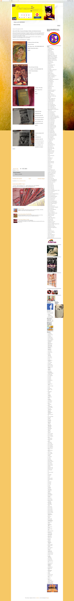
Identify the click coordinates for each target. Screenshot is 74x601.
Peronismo (49, 165)
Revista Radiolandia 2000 (52, 196)
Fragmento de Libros (51, 90)
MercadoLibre (50, 143)
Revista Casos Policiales (52, 179)
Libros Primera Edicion (51, 135)
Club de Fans (50, 67)
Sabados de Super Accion (52, 213)
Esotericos (49, 85)
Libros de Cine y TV (51, 111)
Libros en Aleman (50, 119)
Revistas (49, 204)
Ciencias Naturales (49, 355)
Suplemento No (50, 222)
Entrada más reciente (17, 178)
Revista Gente (50, 185)
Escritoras (49, 82)
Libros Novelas (50, 131)
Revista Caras (50, 178)
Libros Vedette (50, 137)
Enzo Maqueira (50, 81)
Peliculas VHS (50, 162)
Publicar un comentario (18, 174)
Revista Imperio (50, 511)
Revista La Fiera (50, 189)
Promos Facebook (49, 487)
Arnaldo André (50, 51)
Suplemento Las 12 (51, 221)
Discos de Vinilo (50, 74)
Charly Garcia (50, 62)
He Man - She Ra (50, 94)
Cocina (49, 68)
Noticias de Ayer (50, 155)
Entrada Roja (50, 80)
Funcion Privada (50, 91)
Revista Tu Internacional (52, 201)
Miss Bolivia (50, 462)
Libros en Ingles (50, 433)
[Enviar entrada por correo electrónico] (20, 168)
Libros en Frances (51, 120)
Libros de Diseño (50, 112)
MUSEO (49, 149)
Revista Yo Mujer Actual (51, 203)
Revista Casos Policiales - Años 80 (23, 219)
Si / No (49, 216)
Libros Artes (50, 103)
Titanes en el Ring (51, 232)
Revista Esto (50, 183)
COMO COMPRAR (49, 315)
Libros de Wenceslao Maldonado (53, 117)
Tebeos (49, 229)
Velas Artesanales (51, 234)
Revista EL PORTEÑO (51, 180)
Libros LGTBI (50, 129)
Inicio (30, 178)
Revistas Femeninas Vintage (49, 542)
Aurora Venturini (50, 338)
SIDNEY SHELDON (51, 217)
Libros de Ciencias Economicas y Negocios (50, 412)
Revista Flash (50, 184)
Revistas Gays (50, 208)
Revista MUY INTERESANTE (50, 520)
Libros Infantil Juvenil (51, 126)
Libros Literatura (50, 130)
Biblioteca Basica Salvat (52, 56)
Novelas (49, 159)
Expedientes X (50, 86)
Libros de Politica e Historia (49, 422)
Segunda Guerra (50, 214)
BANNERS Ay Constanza (52, 55)
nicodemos (37, 597)
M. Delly (49, 141)
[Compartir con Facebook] (25, 168)
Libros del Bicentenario (51, 118)
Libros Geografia (50, 124)
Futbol (49, 92)
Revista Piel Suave (51, 195)
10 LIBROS (49, 48)
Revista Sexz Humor (51, 197)
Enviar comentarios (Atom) (21, 180)
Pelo (48, 480)
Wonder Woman (50, 582)
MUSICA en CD (50, 150)
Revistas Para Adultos (51, 209)
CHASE (49, 63)
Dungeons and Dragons (51, 75)
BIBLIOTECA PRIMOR (50, 347)
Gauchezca (49, 93)
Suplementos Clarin (51, 226)
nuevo (49, 160)
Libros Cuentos (50, 106)
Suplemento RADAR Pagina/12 (53, 223)
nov (48, 156)
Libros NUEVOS (50, 132)
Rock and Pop (50, 210)
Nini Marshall (50, 153)
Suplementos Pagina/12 (51, 227)
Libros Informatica (49, 442)
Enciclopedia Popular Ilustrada (52, 79)
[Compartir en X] (24, 168)
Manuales (49, 142)
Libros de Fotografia (51, 114)
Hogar (49, 97)
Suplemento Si (50, 567)
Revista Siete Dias (51, 198)
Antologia (49, 50)
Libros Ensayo (50, 123)
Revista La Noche (50, 191)
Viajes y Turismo (50, 235)
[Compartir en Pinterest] (26, 168)
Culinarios (49, 72)
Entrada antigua (41, 178)
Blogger (47, 597)
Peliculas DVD (50, 161)
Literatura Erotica (50, 138)
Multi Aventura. (50, 147)
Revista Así (50, 177)
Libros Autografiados (51, 105)
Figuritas (49, 87)
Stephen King (50, 220)
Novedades (49, 474)
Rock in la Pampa (50, 211)
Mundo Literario (50, 148)
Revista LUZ (50, 192)
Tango (49, 228)
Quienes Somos (50, 316)
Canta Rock (50, 61)
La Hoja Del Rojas (51, 99)
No (48, 154)
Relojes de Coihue (49, 496)
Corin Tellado (50, 362)
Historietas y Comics (50, 392)
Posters (49, 168)
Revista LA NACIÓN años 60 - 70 (53, 190)
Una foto (49, 233)
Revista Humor (50, 186)
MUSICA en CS (50, 468)
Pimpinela (49, 166)
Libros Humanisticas (51, 125)
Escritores (49, 84)
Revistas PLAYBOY (21, 208)
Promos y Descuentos (51, 171)
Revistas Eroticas (50, 205)
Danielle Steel (50, 73)
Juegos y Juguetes (51, 98)
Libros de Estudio (50, 113)
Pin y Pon (49, 167)
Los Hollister (50, 456)
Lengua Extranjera (51, 100)
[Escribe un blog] (23, 168)
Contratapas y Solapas (51, 69)
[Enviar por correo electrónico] (22, 168)
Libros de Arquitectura (50, 409)
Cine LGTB (49, 66)
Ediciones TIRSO (49, 369)
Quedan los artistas (51, 172)
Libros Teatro (50, 136)
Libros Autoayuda (50, 104)
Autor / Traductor (50, 54)
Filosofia (49, 88)
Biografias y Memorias (51, 60)
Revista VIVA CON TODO (52, 202)
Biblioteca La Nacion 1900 (52, 57)
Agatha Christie (50, 49)
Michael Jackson (50, 144)
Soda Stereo (50, 558)
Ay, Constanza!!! (50, 313)
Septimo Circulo (50, 215)
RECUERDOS (50, 174)
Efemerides (49, 78)
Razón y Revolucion (51, 173)
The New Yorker (50, 574)
